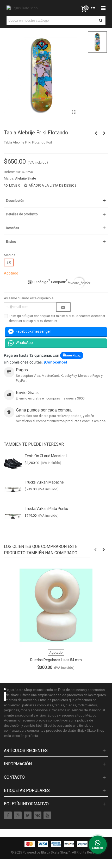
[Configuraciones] (93, 8)
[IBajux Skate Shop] (22, 7)
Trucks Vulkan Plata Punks (46, 508)
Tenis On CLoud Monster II (46, 456)
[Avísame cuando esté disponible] (63, 307)
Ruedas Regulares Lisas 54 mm (56, 660)
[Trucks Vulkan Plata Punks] (13, 516)
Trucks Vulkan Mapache (44, 482)
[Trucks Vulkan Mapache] (13, 490)
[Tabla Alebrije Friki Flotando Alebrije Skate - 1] (74, 112)
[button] (95, 550)
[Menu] (103, 8)
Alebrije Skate (25, 178)
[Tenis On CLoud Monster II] (13, 463)
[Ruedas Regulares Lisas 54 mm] (56, 605)
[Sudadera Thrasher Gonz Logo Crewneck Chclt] (96, 133)
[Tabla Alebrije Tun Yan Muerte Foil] (104, 133)
